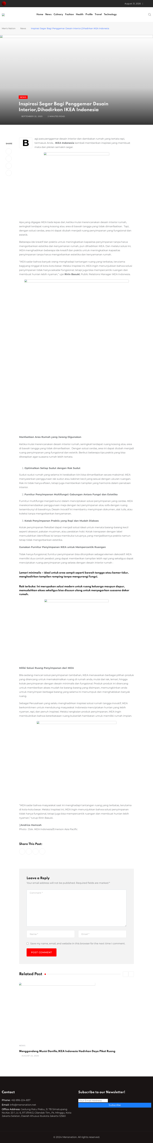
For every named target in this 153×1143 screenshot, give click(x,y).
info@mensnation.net (23, 1104)
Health (79, 14)
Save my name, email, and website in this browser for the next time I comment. (77, 943)
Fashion (69, 14)
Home (39, 14)
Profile (89, 14)
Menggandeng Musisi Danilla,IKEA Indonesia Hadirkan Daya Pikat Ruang (67, 1051)
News (48, 14)
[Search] (149, 14)
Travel (98, 14)
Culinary (58, 14)
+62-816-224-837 (20, 1100)
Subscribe (115, 1105)
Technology (110, 14)
